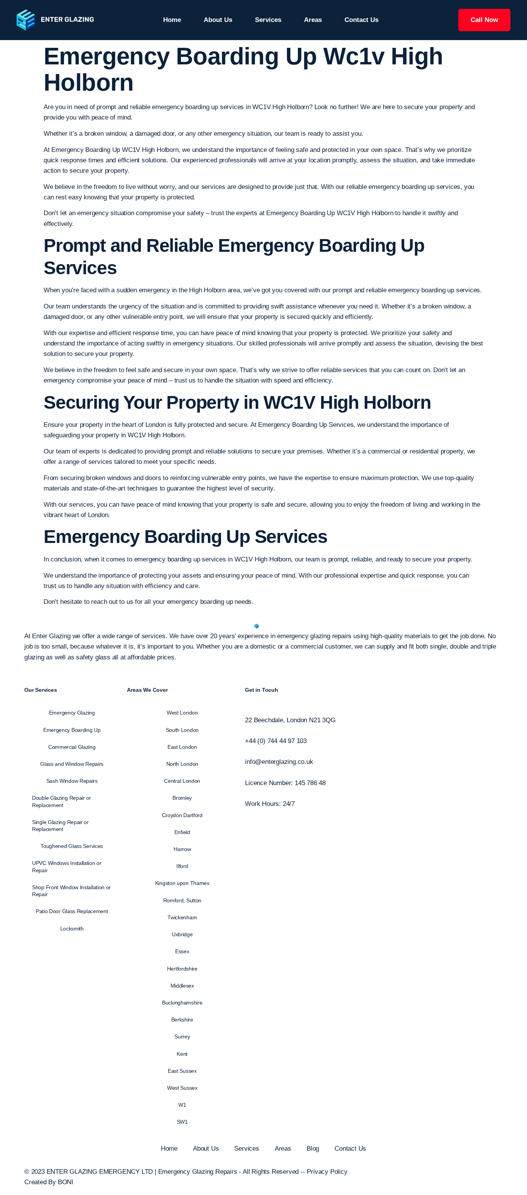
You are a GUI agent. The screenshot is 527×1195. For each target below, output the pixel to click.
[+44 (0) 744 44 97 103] (247, 730)
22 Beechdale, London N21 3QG (290, 720)
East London (182, 747)
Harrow (182, 849)
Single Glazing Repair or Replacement (60, 825)
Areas (313, 20)
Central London (182, 781)
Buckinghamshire (182, 1002)
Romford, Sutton (182, 900)
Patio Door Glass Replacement (72, 911)
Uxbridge (182, 934)
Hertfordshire (182, 969)
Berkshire (182, 1019)
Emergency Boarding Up (147, 536)
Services (268, 20)
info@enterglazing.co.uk (279, 761)
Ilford (182, 866)
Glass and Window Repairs (71, 764)
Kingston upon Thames (182, 883)
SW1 (182, 1122)
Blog (313, 1148)
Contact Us (361, 20)
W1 (182, 1105)
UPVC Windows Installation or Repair (66, 866)
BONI (65, 1182)
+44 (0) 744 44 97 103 (276, 741)
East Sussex (182, 1071)
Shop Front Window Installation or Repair (71, 890)
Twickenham (182, 917)
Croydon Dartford (182, 815)
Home (172, 20)
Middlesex (182, 986)
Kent (182, 1054)
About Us (218, 20)
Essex (182, 951)
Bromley (182, 798)
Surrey (182, 1036)
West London (182, 713)
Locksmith (72, 928)
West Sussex (182, 1088)
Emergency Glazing (72, 713)
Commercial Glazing (72, 747)
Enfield (182, 832)
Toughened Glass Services (72, 846)
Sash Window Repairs (72, 781)
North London (182, 764)
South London (182, 730)
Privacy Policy (327, 1171)
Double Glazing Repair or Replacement (61, 801)
